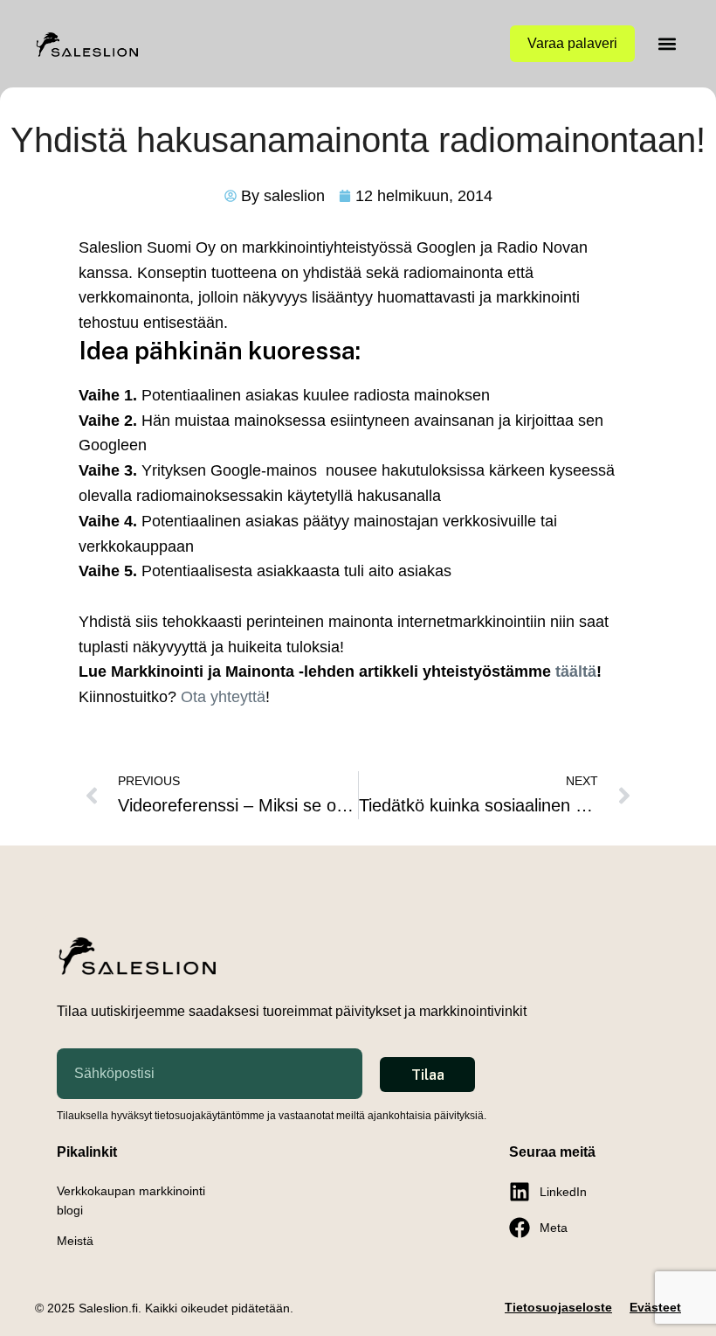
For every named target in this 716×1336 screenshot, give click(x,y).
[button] (666, 44)
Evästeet (655, 1307)
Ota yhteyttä (223, 697)
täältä (575, 671)
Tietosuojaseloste (558, 1307)
